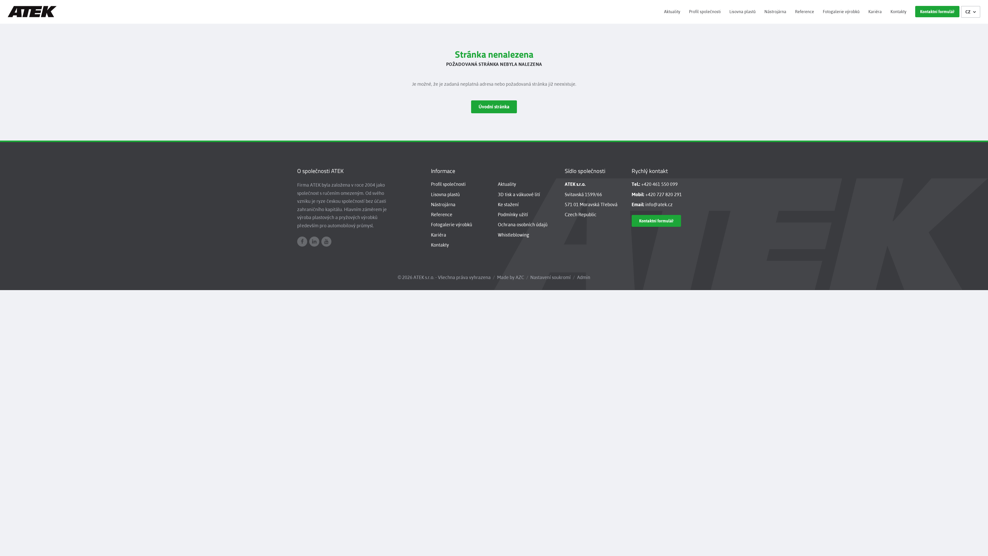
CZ (968, 12)
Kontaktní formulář (937, 11)
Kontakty (898, 11)
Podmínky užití (513, 214)
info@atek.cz (659, 204)
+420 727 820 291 (663, 194)
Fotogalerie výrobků (841, 11)
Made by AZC (510, 277)
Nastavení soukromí (550, 277)
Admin (583, 277)
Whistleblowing (513, 235)
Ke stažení (508, 204)
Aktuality (672, 11)
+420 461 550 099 (659, 184)
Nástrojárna (775, 11)
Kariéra (875, 11)
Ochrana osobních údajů (523, 224)
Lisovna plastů (742, 11)
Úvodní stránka (494, 106)
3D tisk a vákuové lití (519, 194)
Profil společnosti (705, 11)
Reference (804, 11)
